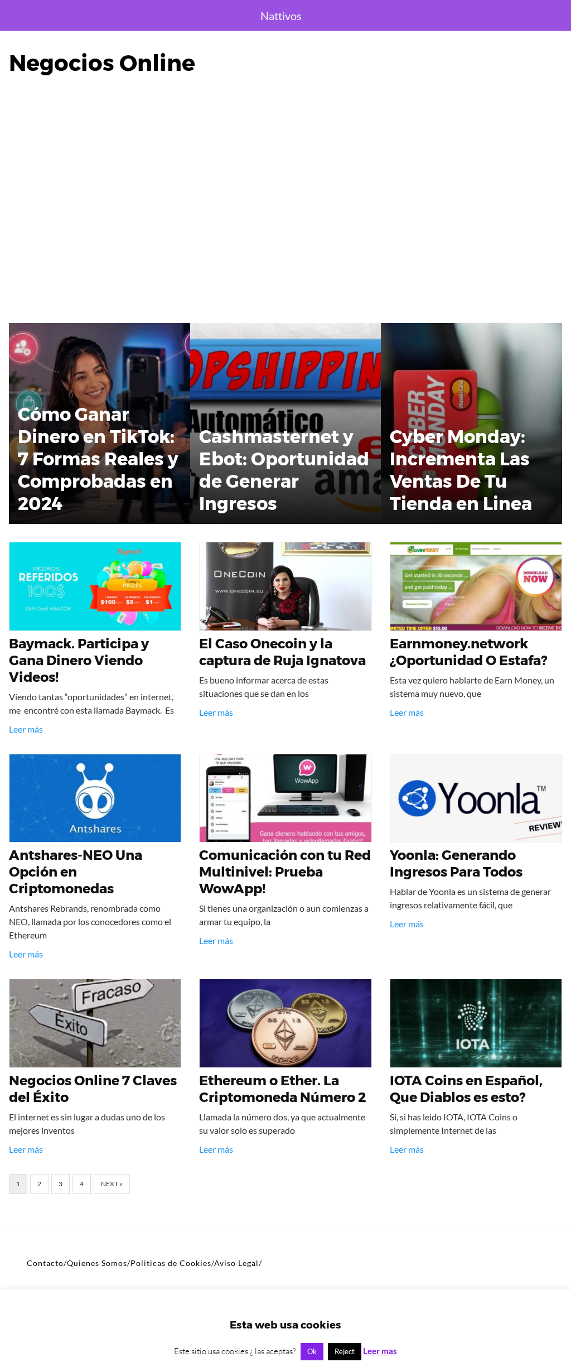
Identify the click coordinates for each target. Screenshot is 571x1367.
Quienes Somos (97, 1263)
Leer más (26, 729)
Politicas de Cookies (170, 1263)
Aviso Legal (236, 1263)
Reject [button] (345, 1351)
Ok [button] (312, 1351)
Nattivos (281, 15)
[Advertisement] (285, 216)
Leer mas (380, 1351)
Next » (112, 1184)
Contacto (45, 1263)
